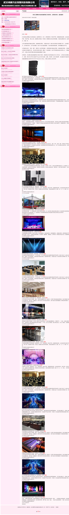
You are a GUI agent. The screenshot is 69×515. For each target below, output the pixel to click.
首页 (21, 8)
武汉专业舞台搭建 (5, 42)
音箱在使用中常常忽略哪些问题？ (7, 81)
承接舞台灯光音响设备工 (7, 33)
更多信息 (24, 504)
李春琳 (57, 507)
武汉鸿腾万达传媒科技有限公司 (28, 80)
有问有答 (48, 8)
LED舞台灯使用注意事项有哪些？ (7, 71)
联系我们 (55, 8)
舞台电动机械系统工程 (6, 29)
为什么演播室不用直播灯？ (6, 78)
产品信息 (27, 8)
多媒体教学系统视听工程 (7, 38)
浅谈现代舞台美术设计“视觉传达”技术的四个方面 (10, 61)
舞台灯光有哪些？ (4, 68)
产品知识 (41, 8)
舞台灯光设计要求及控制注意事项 (7, 58)
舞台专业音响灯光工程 (6, 36)
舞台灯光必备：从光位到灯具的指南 (8, 51)
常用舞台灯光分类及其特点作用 (7, 48)
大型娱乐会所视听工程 (6, 35)
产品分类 (34, 8)
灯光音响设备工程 (5, 31)
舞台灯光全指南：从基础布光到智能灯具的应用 (10, 54)
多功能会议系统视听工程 (7, 40)
